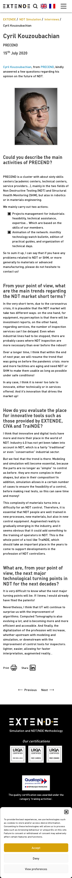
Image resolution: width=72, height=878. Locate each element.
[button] (66, 812)
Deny (36, 858)
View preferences (36, 869)
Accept (36, 847)
